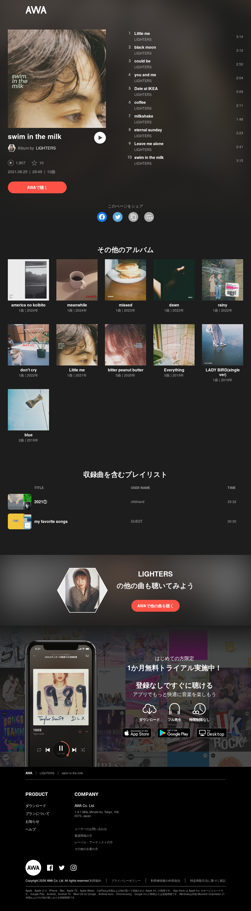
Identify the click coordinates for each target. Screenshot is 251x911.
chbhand (137, 501)
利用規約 (95, 880)
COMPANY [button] (86, 794)
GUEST (137, 521)
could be (142, 61)
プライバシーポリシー (126, 880)
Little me (142, 33)
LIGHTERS (46, 148)
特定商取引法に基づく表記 (208, 880)
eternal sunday (148, 130)
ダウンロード (35, 805)
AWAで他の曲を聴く (155, 605)
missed (125, 305)
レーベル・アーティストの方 (94, 842)
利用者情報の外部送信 (165, 880)
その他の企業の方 (86, 849)
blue (29, 435)
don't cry (28, 370)
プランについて (37, 813)
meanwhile (77, 305)
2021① (40, 501)
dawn (174, 305)
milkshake (143, 116)
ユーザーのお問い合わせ (91, 829)
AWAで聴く (37, 187)
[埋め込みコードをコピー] (149, 217)
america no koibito (28, 305)
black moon (145, 47)
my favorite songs (51, 521)
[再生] (100, 138)
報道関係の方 (83, 835)
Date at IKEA (146, 88)
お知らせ (32, 821)
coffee (140, 102)
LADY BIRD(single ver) (223, 372)
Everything (174, 370)
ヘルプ (30, 829)
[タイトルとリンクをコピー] (133, 217)
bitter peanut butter (125, 370)
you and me (145, 74)
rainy (222, 305)
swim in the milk (149, 157)
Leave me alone (148, 143)
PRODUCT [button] (36, 794)
